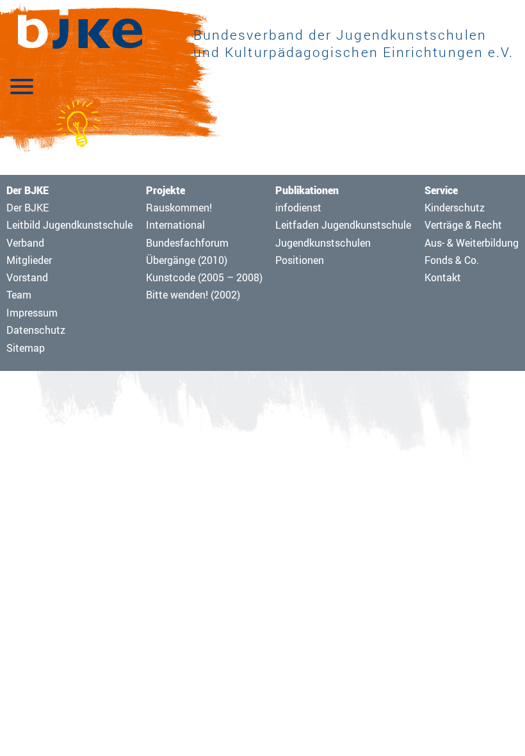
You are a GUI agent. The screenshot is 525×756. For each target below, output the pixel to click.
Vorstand (27, 277)
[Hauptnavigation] (22, 85)
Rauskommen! (179, 208)
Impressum (32, 313)
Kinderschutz (454, 208)
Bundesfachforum (187, 243)
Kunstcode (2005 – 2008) (204, 277)
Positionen (299, 260)
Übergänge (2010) (186, 260)
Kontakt (442, 277)
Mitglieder (29, 260)
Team (18, 295)
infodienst (298, 208)
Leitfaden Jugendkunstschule (343, 225)
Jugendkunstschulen (323, 243)
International (175, 225)
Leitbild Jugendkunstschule (69, 225)
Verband (25, 243)
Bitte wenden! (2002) (193, 295)
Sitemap (25, 348)
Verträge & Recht (463, 225)
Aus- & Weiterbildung (471, 243)
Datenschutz (35, 330)
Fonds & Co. (451, 260)
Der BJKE (27, 208)
